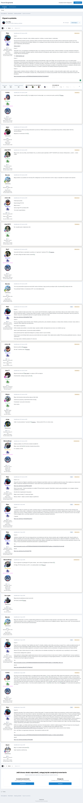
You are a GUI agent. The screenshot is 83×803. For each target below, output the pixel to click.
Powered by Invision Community (41, 801)
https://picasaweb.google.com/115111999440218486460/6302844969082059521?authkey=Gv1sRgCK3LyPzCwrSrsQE (39, 546)
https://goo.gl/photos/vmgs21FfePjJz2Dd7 (23, 485)
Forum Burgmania (7, 2)
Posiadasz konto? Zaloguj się (65, 2)
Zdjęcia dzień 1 (17, 46)
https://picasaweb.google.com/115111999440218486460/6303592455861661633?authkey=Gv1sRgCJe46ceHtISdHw (38, 734)
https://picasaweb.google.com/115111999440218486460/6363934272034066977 (31, 76)
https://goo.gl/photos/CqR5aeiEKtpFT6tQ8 (23, 317)
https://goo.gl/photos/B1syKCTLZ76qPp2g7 (23, 667)
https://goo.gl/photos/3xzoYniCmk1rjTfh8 (22, 551)
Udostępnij (66, 22)
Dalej (9, 28)
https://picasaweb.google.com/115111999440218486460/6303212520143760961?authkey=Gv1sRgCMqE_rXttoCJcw (38, 662)
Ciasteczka (41, 799)
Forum (2, 10)
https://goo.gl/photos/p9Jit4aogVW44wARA (23, 739)
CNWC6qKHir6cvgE (20, 55)
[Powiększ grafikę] (27, 95)
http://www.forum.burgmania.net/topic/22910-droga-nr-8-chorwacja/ (28, 727)
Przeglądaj (4, 6)
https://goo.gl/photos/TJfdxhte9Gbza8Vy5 (23, 518)
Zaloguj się (60, 783)
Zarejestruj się (78, 2)
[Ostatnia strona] (12, 28)
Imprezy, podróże (18, 23)
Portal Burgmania (12, 6)
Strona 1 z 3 (17, 28)
